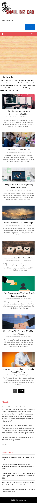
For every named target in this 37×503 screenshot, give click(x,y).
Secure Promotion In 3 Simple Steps (18, 222)
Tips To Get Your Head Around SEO (18, 258)
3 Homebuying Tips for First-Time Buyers (15, 457)
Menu (33, 34)
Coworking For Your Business (18, 149)
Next (21, 391)
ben (30, 117)
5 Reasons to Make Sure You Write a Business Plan (18, 489)
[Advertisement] (18, 55)
